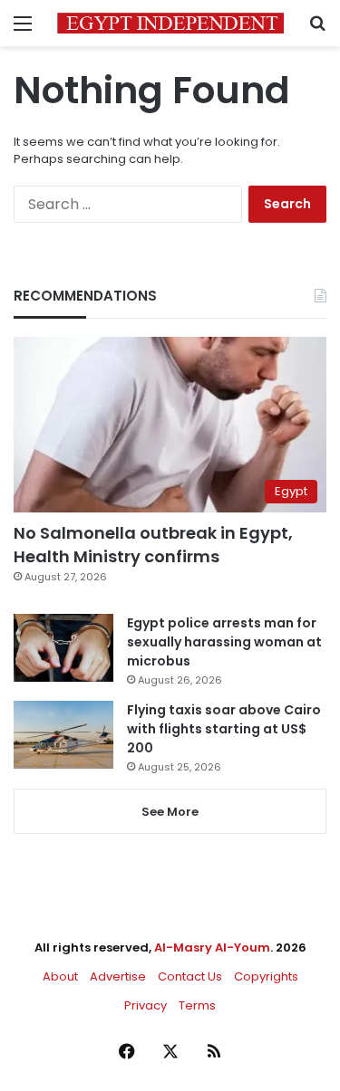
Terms (197, 1005)
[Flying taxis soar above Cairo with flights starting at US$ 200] (63, 735)
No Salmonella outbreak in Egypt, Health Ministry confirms (153, 544)
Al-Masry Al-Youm (212, 947)
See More (170, 811)
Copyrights (266, 976)
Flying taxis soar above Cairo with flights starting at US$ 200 (224, 729)
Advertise (118, 976)
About (60, 976)
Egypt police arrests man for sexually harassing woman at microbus (224, 642)
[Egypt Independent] (170, 23)
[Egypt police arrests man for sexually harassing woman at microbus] (63, 648)
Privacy (145, 1005)
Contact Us (190, 976)
